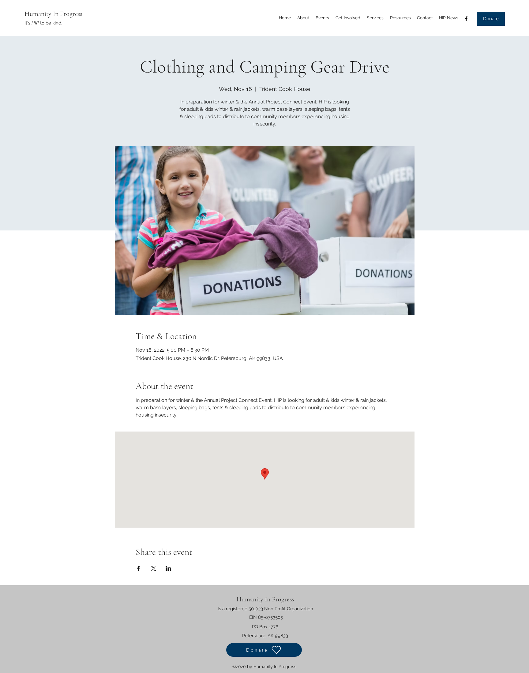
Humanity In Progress (53, 14)
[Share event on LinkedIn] (168, 568)
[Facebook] (466, 19)
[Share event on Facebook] (138, 568)
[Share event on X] (153, 568)
